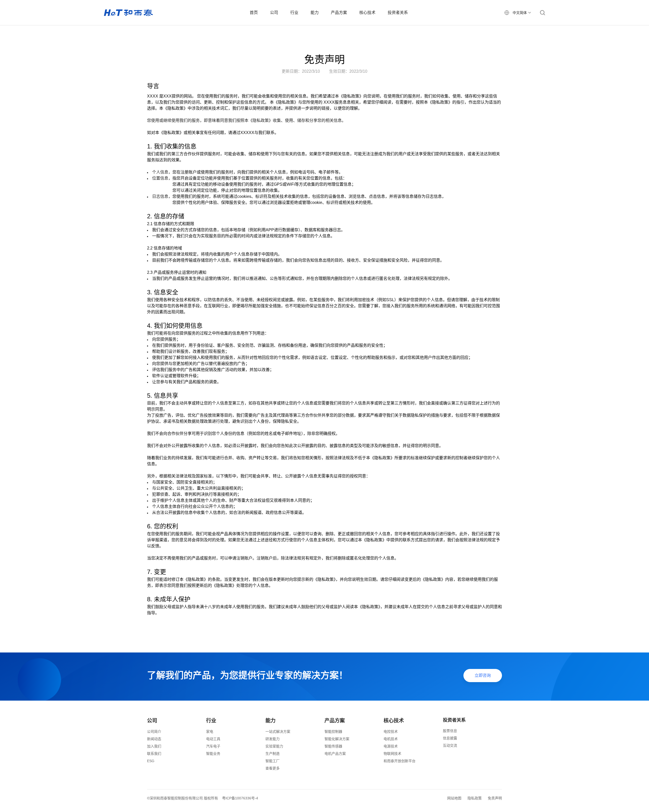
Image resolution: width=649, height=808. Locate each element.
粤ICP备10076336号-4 (240, 798)
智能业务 (213, 754)
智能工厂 (272, 761)
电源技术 (391, 746)
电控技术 (391, 731)
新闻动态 (154, 739)
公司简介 (154, 731)
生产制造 (272, 754)
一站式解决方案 (277, 731)
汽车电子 (213, 746)
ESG (150, 761)
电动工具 (213, 739)
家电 (209, 731)
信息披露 (450, 738)
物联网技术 (392, 754)
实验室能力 (274, 746)
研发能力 (272, 739)
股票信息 (450, 731)
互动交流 (450, 745)
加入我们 (154, 746)
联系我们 (154, 754)
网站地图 (454, 798)
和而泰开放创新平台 (400, 761)
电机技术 (391, 739)
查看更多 (272, 768)
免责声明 (495, 798)
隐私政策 (474, 798)
